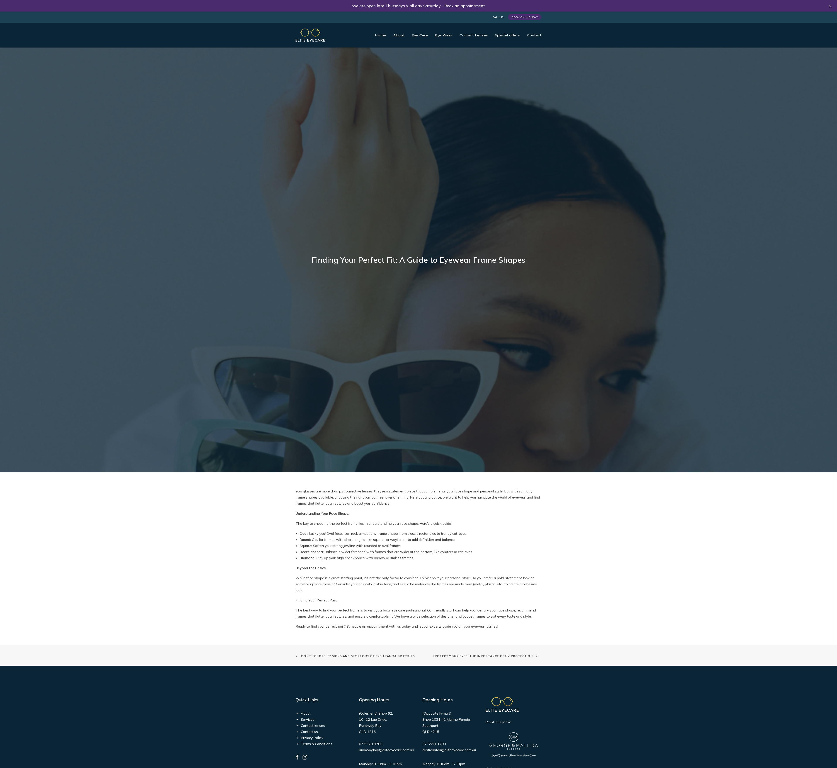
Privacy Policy (312, 738)
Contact (534, 35)
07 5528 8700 (371, 744)
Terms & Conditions (316, 744)
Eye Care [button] (420, 35)
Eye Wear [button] (444, 35)
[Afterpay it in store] (502, 704)
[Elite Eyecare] (310, 35)
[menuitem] (498, 17)
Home (380, 35)
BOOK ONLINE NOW (525, 17)
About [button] (399, 35)
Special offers (507, 35)
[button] (297, 758)
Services (307, 719)
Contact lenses (313, 725)
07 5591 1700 (434, 744)
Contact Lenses (473, 35)
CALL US (498, 17)
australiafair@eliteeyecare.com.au (449, 750)
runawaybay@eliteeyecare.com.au (386, 750)
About (306, 713)
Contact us (309, 731)
